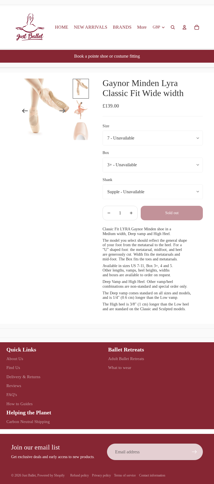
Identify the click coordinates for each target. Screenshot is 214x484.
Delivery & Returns (23, 377)
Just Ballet (29, 475)
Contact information (152, 475)
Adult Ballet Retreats (126, 358)
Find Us (13, 367)
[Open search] (173, 27)
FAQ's (11, 394)
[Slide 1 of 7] (80, 88)
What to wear (119, 367)
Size (106, 126)
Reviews (13, 385)
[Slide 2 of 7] (80, 109)
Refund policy (79, 475)
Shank (107, 180)
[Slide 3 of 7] (80, 130)
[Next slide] (64, 112)
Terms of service (125, 475)
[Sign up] (194, 452)
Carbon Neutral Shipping (28, 421)
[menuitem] (141, 27)
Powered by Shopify (51, 475)
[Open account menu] (184, 27)
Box (106, 153)
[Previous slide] (23, 112)
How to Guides (19, 404)
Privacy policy (101, 475)
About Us (14, 358)
